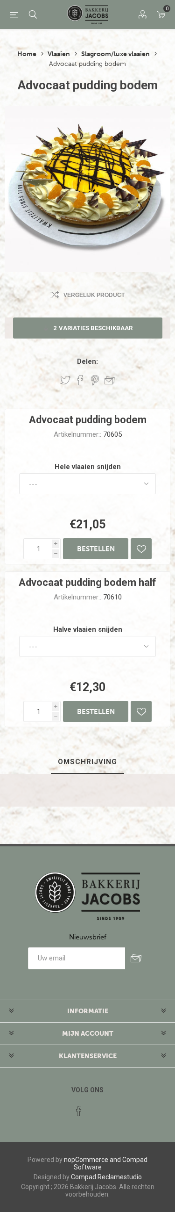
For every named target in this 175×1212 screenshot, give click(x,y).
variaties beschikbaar (93, 328)
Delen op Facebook (80, 380)
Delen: (87, 361)
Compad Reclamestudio (106, 1177)
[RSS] (96, 1108)
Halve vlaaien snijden (87, 629)
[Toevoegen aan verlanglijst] (141, 548)
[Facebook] (78, 1111)
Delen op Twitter (65, 380)
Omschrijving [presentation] (87, 762)
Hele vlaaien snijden (88, 466)
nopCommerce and (92, 1159)
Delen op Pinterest (95, 380)
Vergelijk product (94, 295)
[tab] (87, 762)
